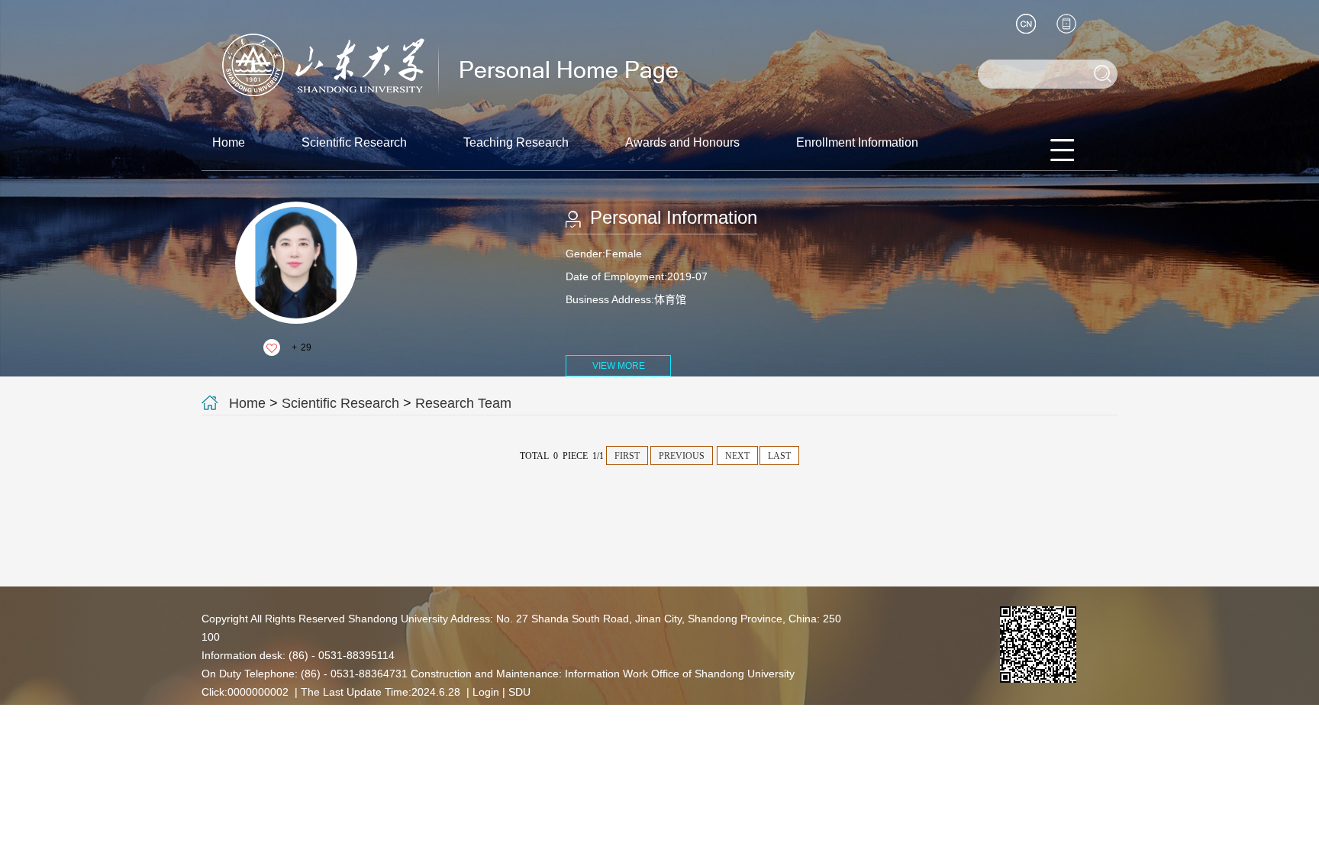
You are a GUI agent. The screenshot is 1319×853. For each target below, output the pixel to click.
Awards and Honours (682, 142)
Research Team (463, 403)
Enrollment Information (857, 142)
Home (228, 142)
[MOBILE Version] (1066, 24)
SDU (519, 692)
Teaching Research (516, 142)
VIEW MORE (618, 365)
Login (485, 692)
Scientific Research (354, 142)
